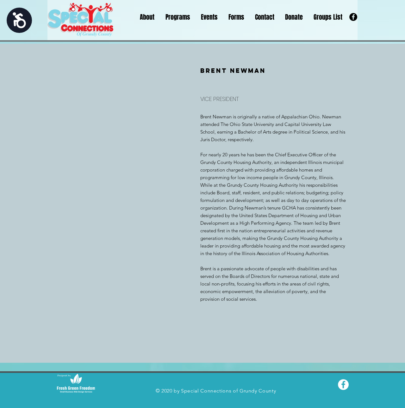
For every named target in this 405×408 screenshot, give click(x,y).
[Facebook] (353, 17)
